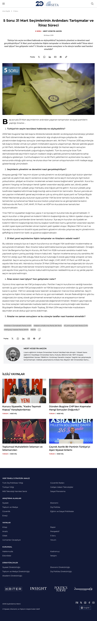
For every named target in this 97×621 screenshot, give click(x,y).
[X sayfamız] (81, 602)
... (39, 330)
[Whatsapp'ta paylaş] (44, 57)
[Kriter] (13, 589)
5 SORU (38, 31)
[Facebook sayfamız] (89, 602)
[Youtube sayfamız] (93, 602)
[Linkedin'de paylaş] (50, 57)
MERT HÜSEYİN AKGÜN (52, 31)
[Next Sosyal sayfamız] (77, 602)
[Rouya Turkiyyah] (83, 589)
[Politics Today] (61, 589)
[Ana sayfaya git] (47, 3)
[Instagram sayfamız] (85, 602)
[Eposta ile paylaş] (55, 57)
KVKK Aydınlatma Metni (11, 604)
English (87, 608)
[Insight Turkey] (38, 589)
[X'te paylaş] (39, 57)
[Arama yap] (92, 3)
